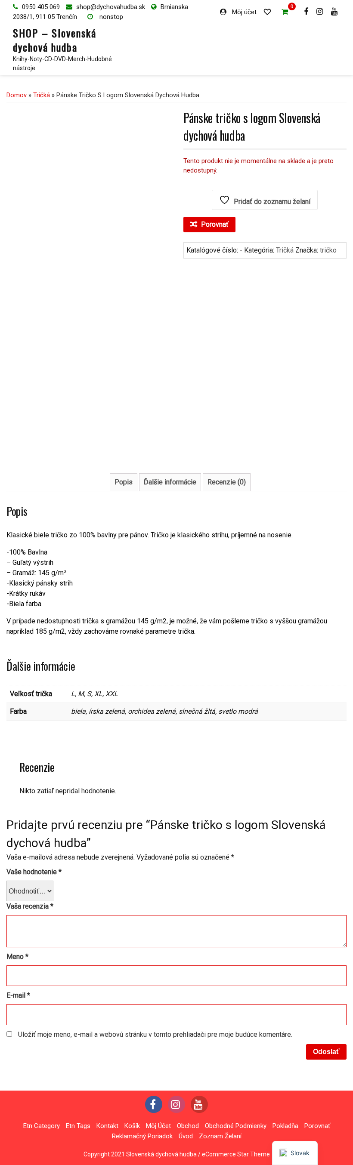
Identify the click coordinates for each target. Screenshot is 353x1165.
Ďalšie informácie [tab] (170, 482)
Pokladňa (285, 1126)
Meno (17, 956)
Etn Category (41, 1126)
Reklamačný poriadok (142, 1136)
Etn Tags (78, 1126)
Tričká (41, 95)
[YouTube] (199, 1104)
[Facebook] (307, 11)
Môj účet (244, 12)
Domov (16, 95)
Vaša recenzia (29, 906)
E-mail (18, 995)
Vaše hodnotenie (34, 872)
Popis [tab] (124, 482)
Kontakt (107, 1126)
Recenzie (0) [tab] (226, 482)
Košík (132, 1126)
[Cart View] (286, 13)
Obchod (188, 1126)
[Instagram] (320, 11)
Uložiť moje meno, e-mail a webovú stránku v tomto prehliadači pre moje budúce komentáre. (155, 1034)
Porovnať (317, 1126)
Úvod (186, 1136)
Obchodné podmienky (235, 1126)
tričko (328, 250)
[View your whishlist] (269, 11)
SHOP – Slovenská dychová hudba (54, 40)
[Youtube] (335, 11)
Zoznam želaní (220, 1136)
